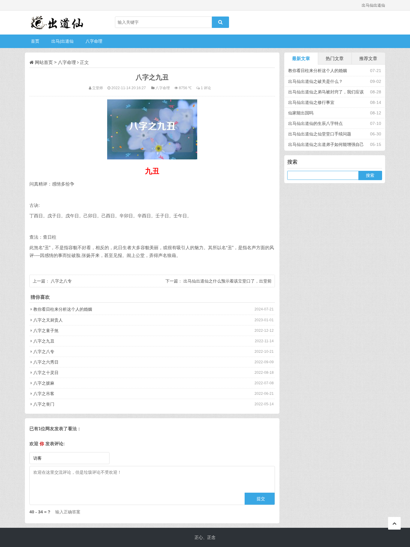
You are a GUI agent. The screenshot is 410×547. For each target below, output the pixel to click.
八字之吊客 (43, 393)
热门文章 (335, 58)
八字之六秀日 (46, 362)
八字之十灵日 (46, 372)
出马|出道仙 (62, 41)
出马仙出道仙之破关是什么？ (315, 81)
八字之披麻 (43, 383)
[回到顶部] (394, 523)
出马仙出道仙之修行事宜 (311, 102)
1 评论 (206, 88)
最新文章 (301, 58)
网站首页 (44, 62)
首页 (35, 41)
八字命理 (94, 41)
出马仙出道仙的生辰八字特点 (315, 123)
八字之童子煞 (46, 330)
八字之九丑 (43, 341)
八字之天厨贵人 (48, 320)
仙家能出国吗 (300, 112)
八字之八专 (61, 281)
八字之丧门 (43, 404)
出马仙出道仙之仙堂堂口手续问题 (319, 133)
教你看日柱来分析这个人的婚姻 (62, 309)
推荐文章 (368, 58)
